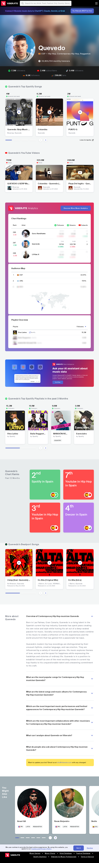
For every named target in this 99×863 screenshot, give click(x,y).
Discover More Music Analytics (76, 208)
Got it (78, 848)
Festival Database (83, 853)
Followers (60, 225)
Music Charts (50, 853)
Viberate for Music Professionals (63, 857)
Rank (14, 225)
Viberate (9, 3)
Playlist (15, 327)
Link (30, 332)
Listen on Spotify (85, 140)
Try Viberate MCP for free (82, 11)
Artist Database (66, 853)
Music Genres (35, 853)
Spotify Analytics (40, 857)
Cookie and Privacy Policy (41, 849)
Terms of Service (87, 857)
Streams (72, 225)
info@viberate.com (64, 762)
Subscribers (85, 225)
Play (19, 112)
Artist (23, 225)
